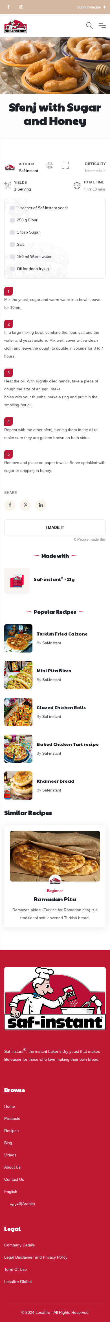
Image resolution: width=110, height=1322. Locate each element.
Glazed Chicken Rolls (61, 707)
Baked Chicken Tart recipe (68, 744)
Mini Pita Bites (54, 670)
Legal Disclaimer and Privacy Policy (35, 1257)
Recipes (11, 1130)
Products (12, 1118)
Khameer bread (55, 781)
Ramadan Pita (55, 899)
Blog (8, 1143)
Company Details (19, 1245)
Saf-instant (28, 170)
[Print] (50, 165)
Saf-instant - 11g (54, 579)
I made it (55, 527)
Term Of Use (15, 1269)
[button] (65, 165)
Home (9, 1106)
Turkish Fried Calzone (62, 633)
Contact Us (14, 1179)
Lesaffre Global (18, 1281)
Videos (10, 1155)
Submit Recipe (89, 7)
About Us (12, 1167)
